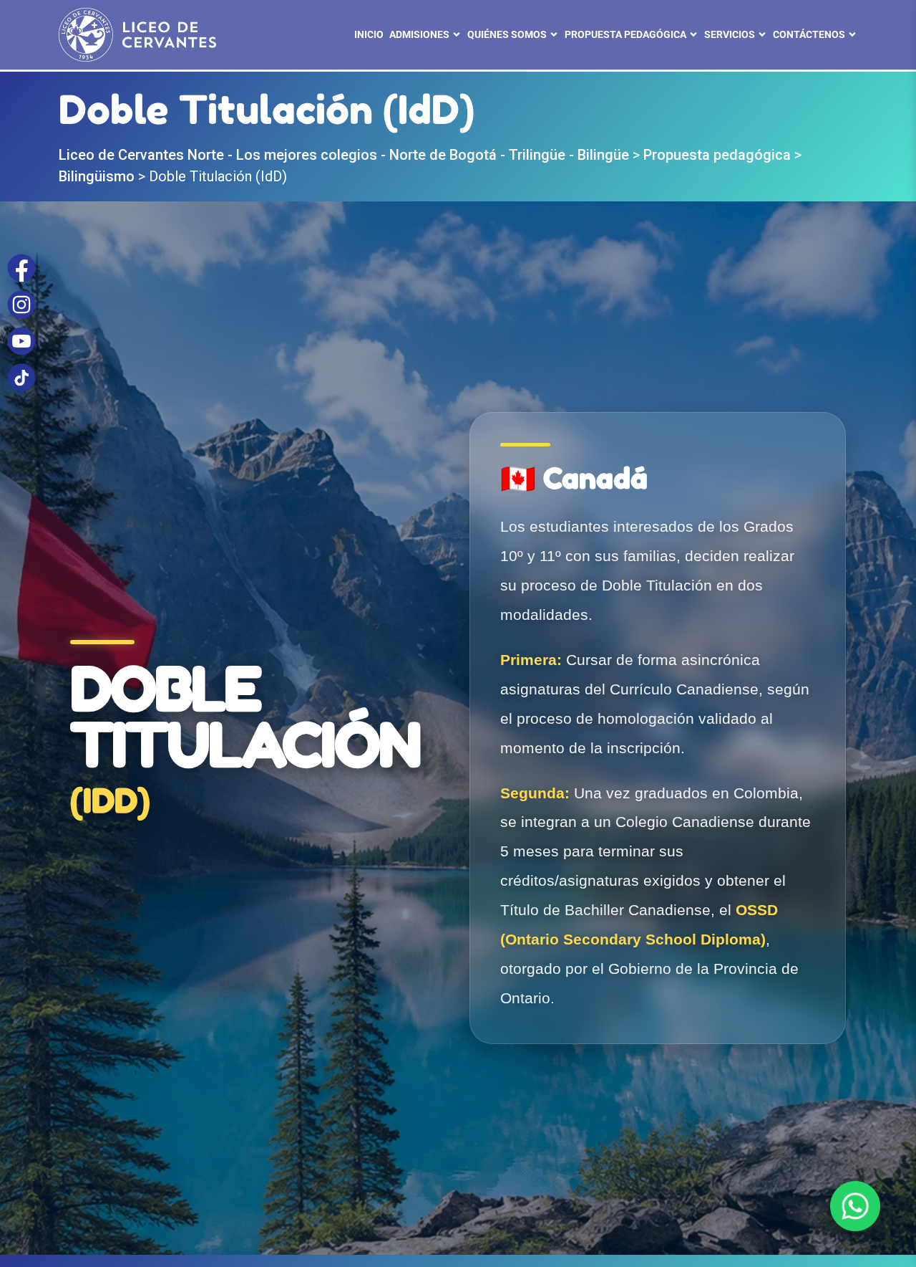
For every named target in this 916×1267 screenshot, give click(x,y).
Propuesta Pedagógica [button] (625, 34)
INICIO (369, 34)
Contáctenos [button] (809, 34)
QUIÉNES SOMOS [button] (507, 34)
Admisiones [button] (419, 34)
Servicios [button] (729, 34)
